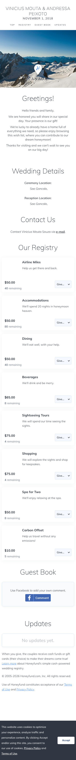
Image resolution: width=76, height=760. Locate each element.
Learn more (9, 663)
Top (12, 25)
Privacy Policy (25, 689)
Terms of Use (9, 753)
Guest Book (43, 25)
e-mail (60, 232)
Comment (42, 598)
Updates (60, 25)
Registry (25, 25)
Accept (66, 740)
